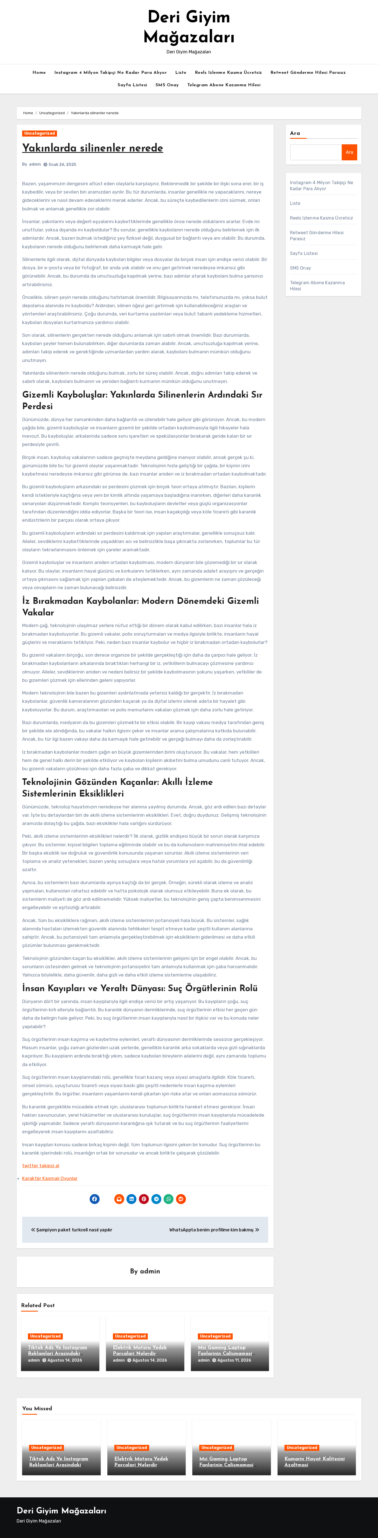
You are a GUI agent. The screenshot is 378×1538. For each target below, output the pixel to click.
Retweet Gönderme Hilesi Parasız (308, 72)
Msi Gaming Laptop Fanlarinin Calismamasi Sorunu (225, 1353)
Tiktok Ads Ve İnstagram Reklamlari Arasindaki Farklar (57, 1353)
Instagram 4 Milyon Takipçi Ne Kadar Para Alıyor (110, 72)
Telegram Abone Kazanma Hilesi (224, 85)
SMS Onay (167, 85)
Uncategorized (39, 133)
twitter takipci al (40, 1165)
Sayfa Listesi (132, 85)
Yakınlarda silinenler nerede (92, 148)
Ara (295, 133)
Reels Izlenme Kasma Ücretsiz (228, 72)
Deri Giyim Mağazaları (61, 1511)
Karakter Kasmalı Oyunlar (49, 1178)
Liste (181, 72)
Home (39, 72)
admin (35, 164)
